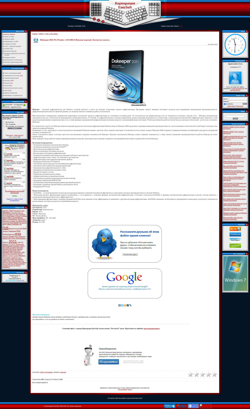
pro (21, 228)
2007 (9, 238)
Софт (19, 242)
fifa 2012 (15, 213)
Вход (129, 389)
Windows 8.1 (7, 221)
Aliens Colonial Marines (10, 219)
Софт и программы (10, 73)
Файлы (41, 34)
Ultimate (5, 238)
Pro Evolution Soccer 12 (14, 264)
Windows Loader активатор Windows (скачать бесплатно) (235, 213)
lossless (23, 238)
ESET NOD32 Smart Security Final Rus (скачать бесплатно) (234, 190)
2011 (13, 241)
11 (24, 246)
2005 (23, 252)
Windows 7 (7, 213)
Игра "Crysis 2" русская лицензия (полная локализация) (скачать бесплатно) (234, 150)
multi (21, 246)
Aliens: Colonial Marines (15, 217)
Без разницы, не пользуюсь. (15, 126)
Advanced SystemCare (10, 254)
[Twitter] (122, 305)
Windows (5, 244)
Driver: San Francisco (14, 261)
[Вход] (98, 20)
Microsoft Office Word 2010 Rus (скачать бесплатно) (233, 166)
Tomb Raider (22, 219)
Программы (17, 211)
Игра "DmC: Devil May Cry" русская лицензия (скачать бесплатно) (235, 209)
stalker (5, 261)
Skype (14, 249)
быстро (24, 223)
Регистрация (123, 389)
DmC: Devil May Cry (9, 214)
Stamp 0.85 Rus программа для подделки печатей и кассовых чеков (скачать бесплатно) (235, 172)
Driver (13, 238)
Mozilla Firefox (12, 251)
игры (22, 211)
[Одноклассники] (125, 305)
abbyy (5, 224)
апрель (5, 251)
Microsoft (5, 249)
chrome (10, 256)
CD (11, 247)
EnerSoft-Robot (11, 280)
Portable (12, 236)
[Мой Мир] (127, 305)
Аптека (6, 85)
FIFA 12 (18, 265)
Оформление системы (12, 75)
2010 (18, 231)
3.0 (21, 254)
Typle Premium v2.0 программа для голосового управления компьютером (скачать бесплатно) (234, 184)
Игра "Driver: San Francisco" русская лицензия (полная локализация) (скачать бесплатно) (234, 156)
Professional (7, 234)
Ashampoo (9, 246)
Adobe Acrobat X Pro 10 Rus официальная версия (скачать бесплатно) (233, 144)
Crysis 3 (18, 216)
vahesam (63, 372)
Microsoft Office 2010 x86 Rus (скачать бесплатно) (233, 218)
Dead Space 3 (11, 216)
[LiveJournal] (130, 305)
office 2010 (14, 259)
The (16, 221)
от (7, 242)
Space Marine (13, 262)
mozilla (13, 257)
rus (6, 227)
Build (24, 228)
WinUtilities (6, 252)
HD (8, 223)
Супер (5, 223)
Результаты (10, 135)
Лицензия (12, 231)
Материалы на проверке (12, 95)
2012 (18, 251)
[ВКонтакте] (119, 305)
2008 (18, 238)
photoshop (22, 236)
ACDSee (5, 231)
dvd (20, 224)
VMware (5, 256)
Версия (11, 228)
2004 (11, 252)
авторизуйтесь (235, 90)
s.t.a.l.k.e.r (12, 244)
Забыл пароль (231, 106)
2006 (4, 246)
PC (22, 242)
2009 (11, 211)
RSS (180, 26)
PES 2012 (19, 264)
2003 (10, 249)
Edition (9, 224)
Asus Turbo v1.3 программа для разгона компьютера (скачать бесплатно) (233, 178)
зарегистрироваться (152, 328)
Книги (6, 90)
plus (13, 234)
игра (18, 234)
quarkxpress (7, 259)
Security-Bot (20, 280)
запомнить (229, 104)
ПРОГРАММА (14, 223)
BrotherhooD (20, 244)
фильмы (19, 249)
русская (17, 228)
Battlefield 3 (6, 267)
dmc (17, 214)
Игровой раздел (9, 78)
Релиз (5, 242)
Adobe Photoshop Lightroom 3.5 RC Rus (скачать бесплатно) (234, 195)
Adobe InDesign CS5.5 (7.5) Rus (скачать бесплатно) (233, 162)
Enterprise (16, 246)
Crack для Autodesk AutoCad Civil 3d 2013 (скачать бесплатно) (235, 204)
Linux (19, 257)
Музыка (7, 83)
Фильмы (7, 80)
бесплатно (22, 221)
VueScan (5, 236)
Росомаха (7, 257)
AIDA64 (20, 259)
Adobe (13, 221)
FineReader (15, 224)
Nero (16, 236)
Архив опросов (18, 135)
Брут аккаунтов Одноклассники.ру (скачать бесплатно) (234, 199)
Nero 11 (20, 213)
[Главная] (94, 19)
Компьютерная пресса (11, 88)
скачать (6, 211)
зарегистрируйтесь (238, 88)
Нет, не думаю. (11, 124)
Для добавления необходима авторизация (14, 192)
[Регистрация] (103, 21)
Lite (19, 254)
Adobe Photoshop (17, 247)
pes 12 (13, 264)
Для (20, 223)
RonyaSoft (6, 247)
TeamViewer (17, 252)
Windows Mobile (9, 93)
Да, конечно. (10, 122)
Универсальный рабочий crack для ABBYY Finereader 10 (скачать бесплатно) (234, 138)
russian (15, 256)
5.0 (17, 257)
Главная (35, 34)
